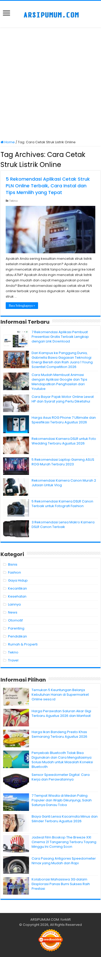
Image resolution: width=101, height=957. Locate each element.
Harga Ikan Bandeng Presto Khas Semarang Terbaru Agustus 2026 (59, 734)
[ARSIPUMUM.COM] (51, 14)
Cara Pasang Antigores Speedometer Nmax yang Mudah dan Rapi (64, 861)
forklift (66, 919)
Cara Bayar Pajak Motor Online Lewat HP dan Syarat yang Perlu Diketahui (63, 399)
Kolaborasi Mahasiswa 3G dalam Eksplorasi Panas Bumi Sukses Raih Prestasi (61, 884)
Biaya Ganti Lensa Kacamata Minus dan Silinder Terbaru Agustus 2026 (65, 819)
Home (9, 142)
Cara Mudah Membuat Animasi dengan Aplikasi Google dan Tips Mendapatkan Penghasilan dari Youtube (59, 381)
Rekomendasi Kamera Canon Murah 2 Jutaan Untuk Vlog (64, 483)
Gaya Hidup (18, 580)
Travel (13, 660)
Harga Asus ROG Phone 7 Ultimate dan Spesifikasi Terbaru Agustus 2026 (64, 420)
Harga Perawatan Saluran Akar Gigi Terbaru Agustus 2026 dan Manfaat (61, 713)
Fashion (14, 572)
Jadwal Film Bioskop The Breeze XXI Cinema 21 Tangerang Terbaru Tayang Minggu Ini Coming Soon (64, 842)
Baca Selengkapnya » (22, 305)
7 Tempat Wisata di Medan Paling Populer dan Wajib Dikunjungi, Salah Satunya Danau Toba (62, 800)
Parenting (16, 628)
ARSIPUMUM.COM (44, 919)
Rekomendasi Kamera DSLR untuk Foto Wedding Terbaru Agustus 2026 (64, 441)
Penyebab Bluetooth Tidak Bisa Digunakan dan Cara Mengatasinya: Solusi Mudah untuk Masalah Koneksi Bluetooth (62, 759)
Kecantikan (17, 588)
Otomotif (15, 620)
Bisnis (12, 564)
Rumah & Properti (23, 644)
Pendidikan (17, 636)
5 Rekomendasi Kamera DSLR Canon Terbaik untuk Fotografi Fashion (62, 503)
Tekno (13, 201)
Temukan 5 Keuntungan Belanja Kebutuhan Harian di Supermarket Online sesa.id (60, 694)
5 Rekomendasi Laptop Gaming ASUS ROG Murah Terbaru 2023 (63, 462)
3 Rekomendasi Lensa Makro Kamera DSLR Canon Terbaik (63, 524)
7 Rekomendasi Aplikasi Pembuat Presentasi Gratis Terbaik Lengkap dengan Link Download (60, 337)
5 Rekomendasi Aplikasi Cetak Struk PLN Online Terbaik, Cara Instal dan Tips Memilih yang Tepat (48, 186)
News (12, 612)
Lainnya (14, 604)
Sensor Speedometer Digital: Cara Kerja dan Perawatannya (61, 777)
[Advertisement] (50, 84)
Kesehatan (17, 596)
